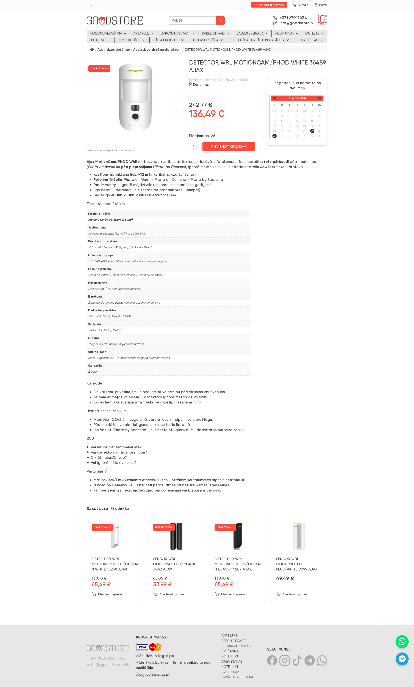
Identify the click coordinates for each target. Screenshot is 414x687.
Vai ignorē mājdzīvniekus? (113, 462)
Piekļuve (98, 40)
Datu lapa (201, 84)
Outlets (312, 33)
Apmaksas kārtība (236, 646)
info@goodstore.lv (296, 22)
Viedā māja (284, 33)
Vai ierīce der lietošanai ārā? (116, 447)
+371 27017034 (293, 17)
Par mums (229, 635)
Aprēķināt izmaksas (269, 5)
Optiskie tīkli (129, 40)
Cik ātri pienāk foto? (109, 457)
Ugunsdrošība (206, 40)
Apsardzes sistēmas (113, 50)
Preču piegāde (233, 641)
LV (90, 5)
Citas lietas (308, 40)
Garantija (230, 672)
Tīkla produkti (166, 40)
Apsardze (141, 33)
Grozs (303, 5)
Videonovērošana (106, 33)
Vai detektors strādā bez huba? (119, 452)
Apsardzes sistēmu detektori (156, 50)
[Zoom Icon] (135, 97)
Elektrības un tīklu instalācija (259, 40)
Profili (323, 5)
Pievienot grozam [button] (110, 594)
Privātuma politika (237, 677)
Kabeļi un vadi (213, 33)
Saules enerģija (250, 33)
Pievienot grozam (228, 146)
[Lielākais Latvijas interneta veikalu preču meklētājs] (175, 664)
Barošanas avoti (176, 33)
